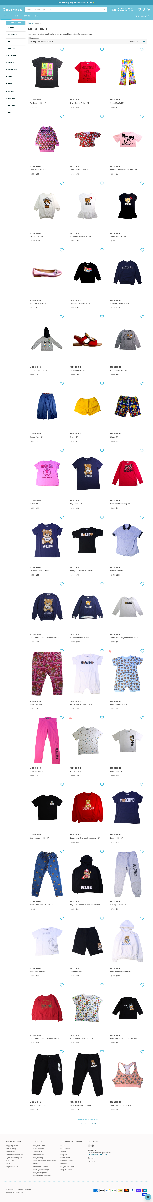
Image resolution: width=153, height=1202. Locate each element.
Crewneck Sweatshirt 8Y (120, 301)
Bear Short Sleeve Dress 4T (81, 234)
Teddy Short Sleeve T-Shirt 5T (82, 568)
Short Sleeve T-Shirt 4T (79, 101)
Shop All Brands (66, 1167)
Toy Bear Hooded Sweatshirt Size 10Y (85, 903)
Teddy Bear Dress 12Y (38, 168)
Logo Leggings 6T (37, 769)
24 (137, 40)
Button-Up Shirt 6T (118, 568)
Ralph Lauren (65, 1155)
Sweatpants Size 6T (118, 903)
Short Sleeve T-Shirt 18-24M (81, 1036)
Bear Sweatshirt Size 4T (79, 635)
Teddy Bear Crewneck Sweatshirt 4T (45, 635)
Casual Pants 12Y (36, 435)
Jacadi (63, 1149)
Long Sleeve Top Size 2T (119, 368)
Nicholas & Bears (66, 1158)
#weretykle (37, 1149)
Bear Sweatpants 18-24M (80, 1103)
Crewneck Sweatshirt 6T (80, 301)
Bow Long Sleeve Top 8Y (120, 502)
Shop (6, 14)
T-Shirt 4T (34, 502)
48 (144, 40)
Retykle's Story (39, 1143)
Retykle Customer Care (97, 1152)
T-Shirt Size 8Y (76, 769)
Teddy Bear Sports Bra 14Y (121, 1103)
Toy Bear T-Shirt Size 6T (39, 568)
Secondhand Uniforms (42, 1173)
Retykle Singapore (40, 1170)
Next (94, 1121)
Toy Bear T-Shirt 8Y (38, 101)
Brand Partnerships (40, 1164)
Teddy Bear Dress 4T (118, 234)
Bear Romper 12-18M (118, 702)
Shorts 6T (74, 435)
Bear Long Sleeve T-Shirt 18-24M (123, 1036)
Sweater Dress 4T (37, 234)
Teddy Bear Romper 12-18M (81, 702)
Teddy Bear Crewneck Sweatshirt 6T (45, 1036)
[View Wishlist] (139, 7)
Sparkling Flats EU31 (38, 301)
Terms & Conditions (24, 1187)
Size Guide (10, 1158)
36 (140, 40)
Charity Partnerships (41, 1167)
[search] (63, 7)
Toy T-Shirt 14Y (76, 502)
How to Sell (10, 1149)
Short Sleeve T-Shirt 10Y (79, 168)
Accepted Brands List (14, 1152)
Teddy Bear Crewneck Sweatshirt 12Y (85, 836)
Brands (27, 14)
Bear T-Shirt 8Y (116, 836)
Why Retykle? (38, 1146)
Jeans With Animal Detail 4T (41, 903)
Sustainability (38, 1152)
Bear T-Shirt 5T (116, 769)
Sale (37, 14)
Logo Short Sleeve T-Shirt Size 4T (123, 168)
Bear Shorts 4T (76, 969)
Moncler (63, 1161)
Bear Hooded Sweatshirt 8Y (121, 969)
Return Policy (11, 1146)
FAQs (8, 1161)
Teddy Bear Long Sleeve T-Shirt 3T (124, 635)
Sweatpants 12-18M (37, 1103)
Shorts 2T (114, 435)
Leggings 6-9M (36, 702)
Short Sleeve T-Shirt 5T (39, 836)
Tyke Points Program (14, 1155)
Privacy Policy (10, 1187)
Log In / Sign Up (12, 1164)
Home (30, 21)
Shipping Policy (12, 1143)
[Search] (104, 7)
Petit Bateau (65, 1146)
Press (35, 1161)
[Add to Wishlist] (62, 48)
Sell (17, 14)
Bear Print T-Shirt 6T (38, 969)
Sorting (33, 39)
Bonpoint (63, 1152)
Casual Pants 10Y (117, 101)
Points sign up (141, 14)
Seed (62, 1143)
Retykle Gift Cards (67, 1164)
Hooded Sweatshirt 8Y (39, 368)
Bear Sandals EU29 (77, 368)
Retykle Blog (38, 1155)
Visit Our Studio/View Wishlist (44, 1158)
